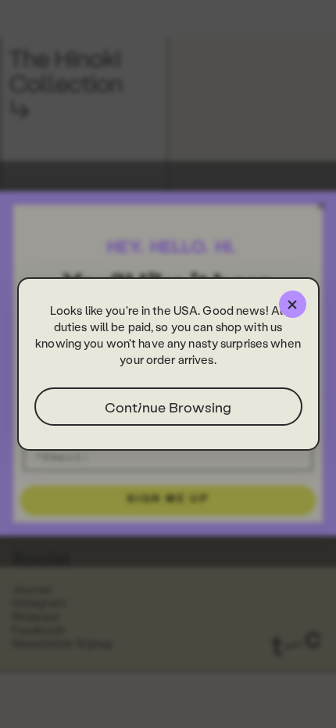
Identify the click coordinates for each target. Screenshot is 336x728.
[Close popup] (292, 304)
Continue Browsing (168, 406)
